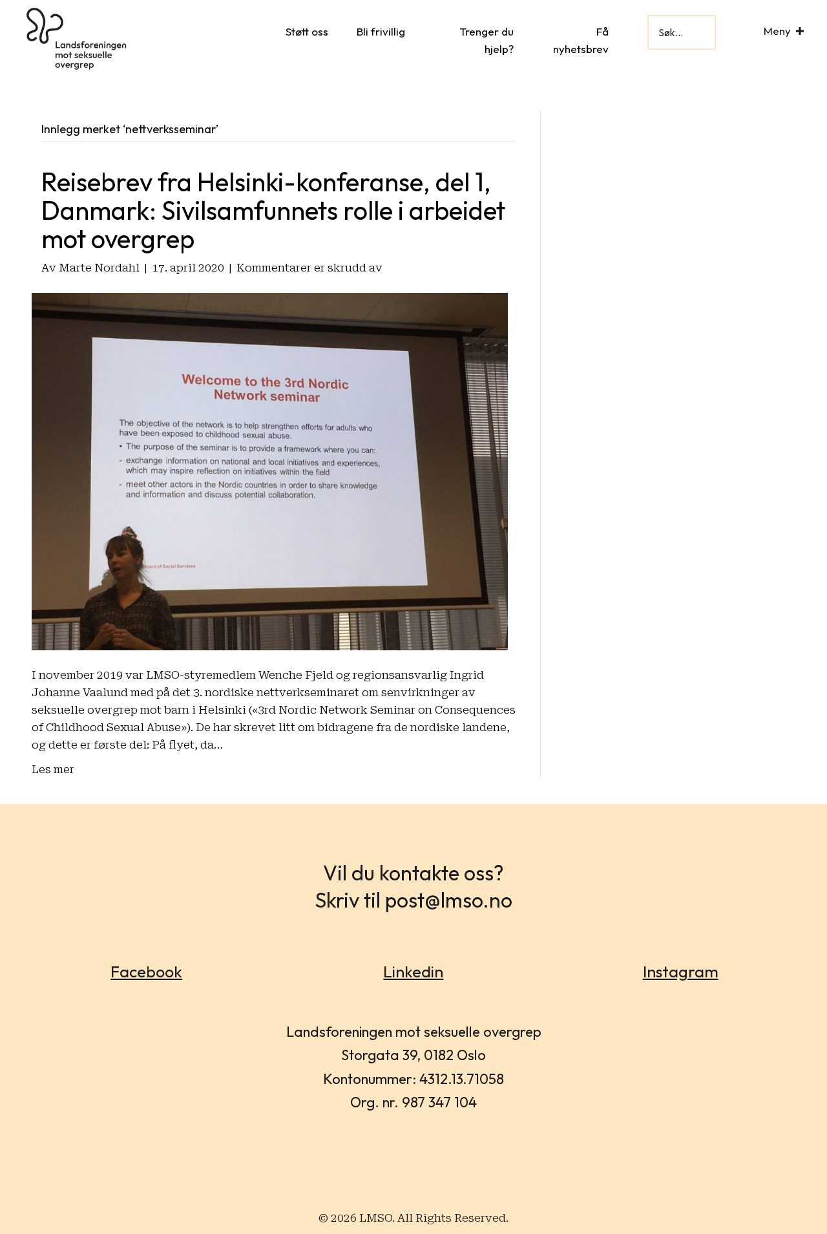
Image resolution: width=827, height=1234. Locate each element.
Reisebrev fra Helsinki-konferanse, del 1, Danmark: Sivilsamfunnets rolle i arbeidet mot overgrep (273, 210)
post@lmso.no (448, 900)
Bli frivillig (381, 31)
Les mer (53, 769)
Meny (777, 30)
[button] (800, 30)
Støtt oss (307, 31)
